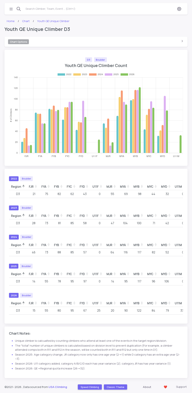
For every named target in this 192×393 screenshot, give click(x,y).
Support (181, 387)
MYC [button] (150, 187)
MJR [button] (109, 187)
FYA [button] (43, 187)
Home (11, 21)
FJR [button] (31, 187)
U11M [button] (178, 187)
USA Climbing (58, 387)
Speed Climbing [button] (89, 387)
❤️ (165, 387)
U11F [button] (95, 187)
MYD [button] (164, 187)
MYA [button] (123, 187)
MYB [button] (137, 187)
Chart (26, 21)
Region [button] (16, 187)
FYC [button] (69, 187)
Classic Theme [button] (115, 387)
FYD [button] (82, 187)
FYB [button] (56, 187)
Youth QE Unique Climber (53, 21)
